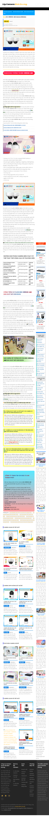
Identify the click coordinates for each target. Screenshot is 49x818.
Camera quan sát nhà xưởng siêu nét (23, 518)
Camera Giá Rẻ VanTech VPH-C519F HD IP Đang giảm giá (26, 569)
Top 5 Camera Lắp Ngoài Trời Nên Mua (40, 360)
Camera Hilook (32, 791)
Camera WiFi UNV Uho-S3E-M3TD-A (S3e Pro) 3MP (10, 628)
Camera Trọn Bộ (15, 776)
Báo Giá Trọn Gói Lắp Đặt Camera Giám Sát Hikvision (41, 465)
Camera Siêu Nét (23, 779)
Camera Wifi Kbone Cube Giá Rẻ (40, 401)
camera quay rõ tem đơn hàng (40, 355)
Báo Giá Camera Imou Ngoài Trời (40, 345)
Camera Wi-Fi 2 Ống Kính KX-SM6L (40, 299)
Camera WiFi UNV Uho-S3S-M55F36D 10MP (10, 602)
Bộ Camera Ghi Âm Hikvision (40, 435)
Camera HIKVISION (32, 778)
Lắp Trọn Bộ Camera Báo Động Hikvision (40, 446)
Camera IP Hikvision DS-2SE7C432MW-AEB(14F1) (9, 747)
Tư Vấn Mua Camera (16, 772)
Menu (4, 8)
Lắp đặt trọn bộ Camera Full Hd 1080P (40, 425)
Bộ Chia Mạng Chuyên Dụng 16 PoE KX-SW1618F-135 (41, 277)
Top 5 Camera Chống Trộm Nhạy (40, 350)
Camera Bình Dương (20, 806)
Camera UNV (32, 782)
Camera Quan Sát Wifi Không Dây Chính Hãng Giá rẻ (40, 412)
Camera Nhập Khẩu (24, 785)
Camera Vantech (32, 786)
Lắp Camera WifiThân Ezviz (40, 396)
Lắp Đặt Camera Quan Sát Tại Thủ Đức (41, 646)
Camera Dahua (32, 770)
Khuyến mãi (24, 769)
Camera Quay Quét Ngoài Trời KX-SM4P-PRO (41, 321)
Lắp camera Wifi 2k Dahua (40, 406)
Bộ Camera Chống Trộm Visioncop (40, 440)
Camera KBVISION (32, 774)
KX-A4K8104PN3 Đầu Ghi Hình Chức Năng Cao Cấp (26, 683)
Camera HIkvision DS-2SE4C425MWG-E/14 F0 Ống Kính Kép (25, 743)
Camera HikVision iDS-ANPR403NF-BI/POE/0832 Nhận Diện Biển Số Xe (9, 716)
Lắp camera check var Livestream (39, 341)
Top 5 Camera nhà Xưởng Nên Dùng (40, 369)
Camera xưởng (23, 772)
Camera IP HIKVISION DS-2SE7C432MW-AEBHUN (25, 715)
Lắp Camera (14, 4)
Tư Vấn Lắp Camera (16, 784)
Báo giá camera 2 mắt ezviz (40, 374)
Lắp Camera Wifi (16, 780)
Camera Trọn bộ (32, 795)
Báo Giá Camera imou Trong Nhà (40, 364)
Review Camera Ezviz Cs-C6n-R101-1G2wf (15, 516)
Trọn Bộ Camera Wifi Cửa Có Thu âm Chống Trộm (22, 522)
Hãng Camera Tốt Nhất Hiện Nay (41, 511)
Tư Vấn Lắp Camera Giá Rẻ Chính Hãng (41, 544)
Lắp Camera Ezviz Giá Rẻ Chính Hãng (40, 677)
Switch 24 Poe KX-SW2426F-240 (41, 255)
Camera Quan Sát (8, 11)
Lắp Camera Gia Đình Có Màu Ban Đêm (18, 519)
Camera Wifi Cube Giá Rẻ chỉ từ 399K (40, 384)
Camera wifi (24, 782)
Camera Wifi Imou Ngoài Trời (40, 392)
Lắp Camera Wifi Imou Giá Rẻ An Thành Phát (41, 580)
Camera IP (24, 776)
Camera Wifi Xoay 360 (40, 388)
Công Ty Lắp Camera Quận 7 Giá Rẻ (40, 614)
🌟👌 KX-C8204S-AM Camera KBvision (14, 17)
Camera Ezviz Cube (40, 417)
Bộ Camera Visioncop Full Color (40, 431)
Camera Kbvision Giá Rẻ (18, 11)
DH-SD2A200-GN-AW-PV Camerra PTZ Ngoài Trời (20, 512)
